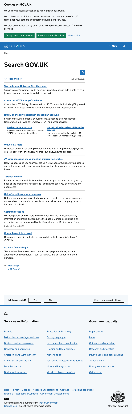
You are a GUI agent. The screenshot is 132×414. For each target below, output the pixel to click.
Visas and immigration (58, 366)
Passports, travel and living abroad (65, 360)
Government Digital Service (54, 393)
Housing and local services (61, 348)
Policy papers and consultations (106, 354)
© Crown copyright (118, 405)
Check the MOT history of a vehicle (23, 100)
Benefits (8, 331)
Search (82, 72)
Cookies (26, 389)
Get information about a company (22, 194)
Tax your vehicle (13, 176)
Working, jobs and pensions (61, 372)
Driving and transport (15, 372)
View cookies (75, 35)
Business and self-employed (19, 343)
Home (7, 53)
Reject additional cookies (51, 35)
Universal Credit (13, 144)
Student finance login (16, 247)
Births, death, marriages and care (21, 337)
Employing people (56, 337)
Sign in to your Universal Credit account (25, 86)
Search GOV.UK (34, 65)
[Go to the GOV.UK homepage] (14, 46)
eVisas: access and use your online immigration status (33, 159)
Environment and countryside (62, 343)
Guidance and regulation (102, 343)
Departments (96, 331)
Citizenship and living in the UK (20, 354)
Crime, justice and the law (17, 360)
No (53, 300)
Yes (37, 300)
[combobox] (42, 72)
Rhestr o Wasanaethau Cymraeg (21, 393)
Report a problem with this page (108, 300)
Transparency (96, 360)
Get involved (95, 372)
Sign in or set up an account (19, 127)
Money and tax (54, 354)
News (92, 337)
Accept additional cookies (19, 35)
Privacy (15, 389)
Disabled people (12, 366)
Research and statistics (101, 348)
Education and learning (59, 331)
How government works (101, 366)
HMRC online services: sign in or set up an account (31, 114)
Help (6, 389)
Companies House (14, 211)
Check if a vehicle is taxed (18, 233)
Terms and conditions (82, 389)
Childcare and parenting (17, 348)
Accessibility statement (45, 389)
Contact (64, 389)
